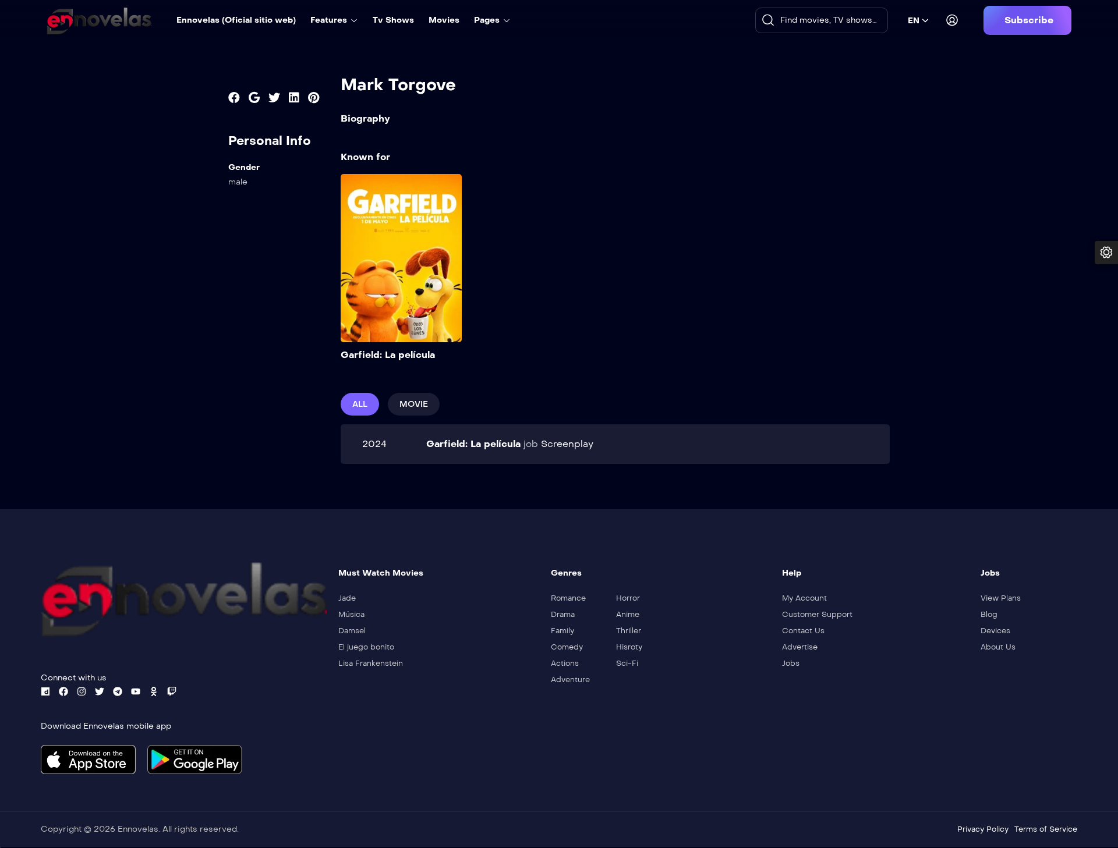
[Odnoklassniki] (153, 691)
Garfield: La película (388, 354)
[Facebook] (63, 691)
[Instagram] (81, 691)
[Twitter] (99, 691)
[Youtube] (135, 691)
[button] (1027, 20)
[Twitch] (171, 691)
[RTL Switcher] (1106, 252)
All (359, 404)
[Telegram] (117, 691)
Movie (413, 404)
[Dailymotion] (45, 691)
